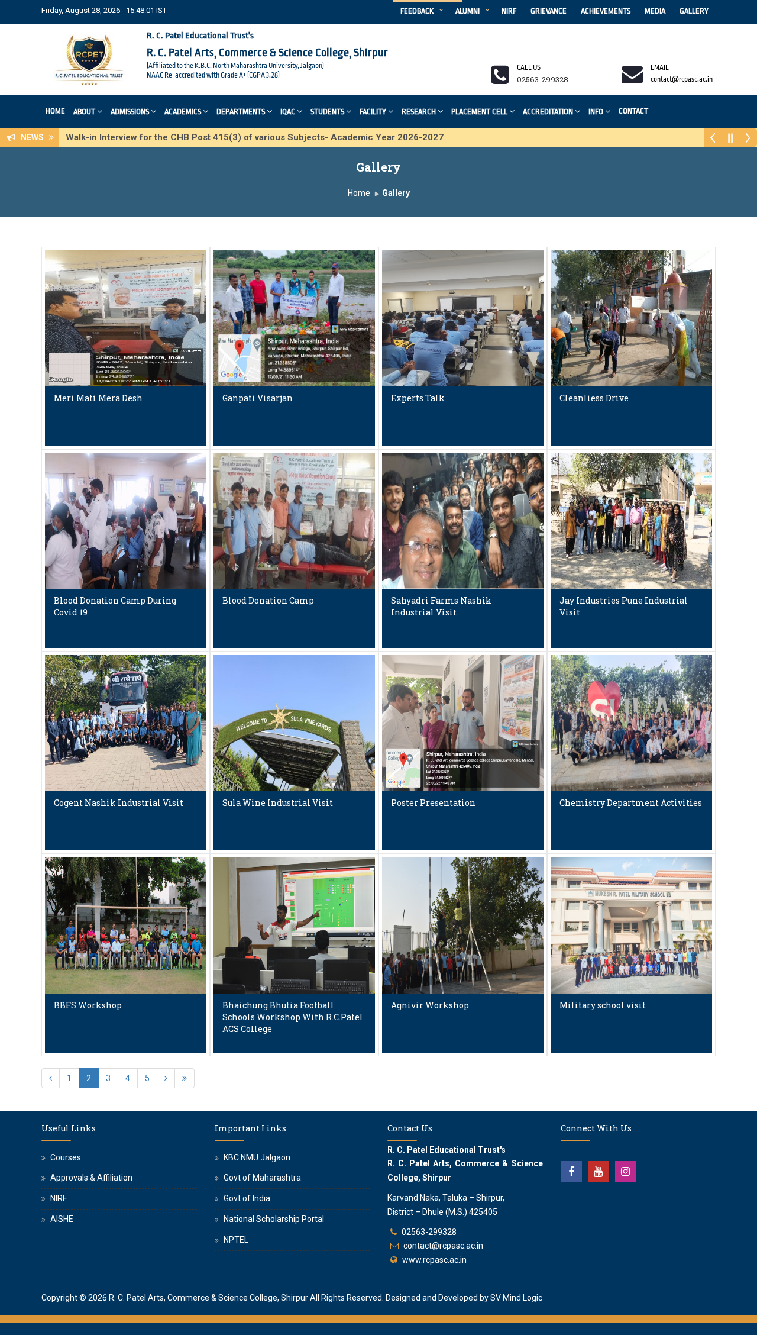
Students (327, 111)
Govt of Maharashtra (262, 1177)
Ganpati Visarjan (257, 398)
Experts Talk (418, 398)
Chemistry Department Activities (630, 802)
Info (595, 111)
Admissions (130, 111)
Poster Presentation (433, 802)
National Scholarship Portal (274, 1219)
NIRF (509, 11)
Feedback (417, 11)
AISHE (61, 1219)
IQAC (287, 111)
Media (655, 11)
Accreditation (548, 111)
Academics (182, 111)
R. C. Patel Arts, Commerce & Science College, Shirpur (208, 1297)
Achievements (605, 11)
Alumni (467, 11)
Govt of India (247, 1198)
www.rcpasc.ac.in (434, 1260)
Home (55, 111)
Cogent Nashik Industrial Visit (118, 802)
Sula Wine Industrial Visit (277, 802)
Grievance (548, 11)
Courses (65, 1157)
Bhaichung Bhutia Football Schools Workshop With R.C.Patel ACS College (292, 1016)
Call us (529, 67)
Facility (373, 111)
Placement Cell (479, 111)
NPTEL (236, 1239)
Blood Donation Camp (268, 600)
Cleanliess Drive (594, 398)
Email (660, 67)
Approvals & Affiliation (91, 1177)
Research (419, 111)
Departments (240, 111)
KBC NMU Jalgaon (257, 1157)
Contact (633, 111)
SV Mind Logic (516, 1297)
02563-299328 (429, 1232)
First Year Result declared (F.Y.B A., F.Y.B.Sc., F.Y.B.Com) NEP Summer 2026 (228, 137)
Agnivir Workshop (430, 1005)
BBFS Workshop (88, 1005)
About (84, 111)
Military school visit (602, 1005)
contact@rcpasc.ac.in (443, 1245)
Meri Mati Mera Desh (98, 398)
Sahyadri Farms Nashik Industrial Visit (441, 606)
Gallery (694, 11)
